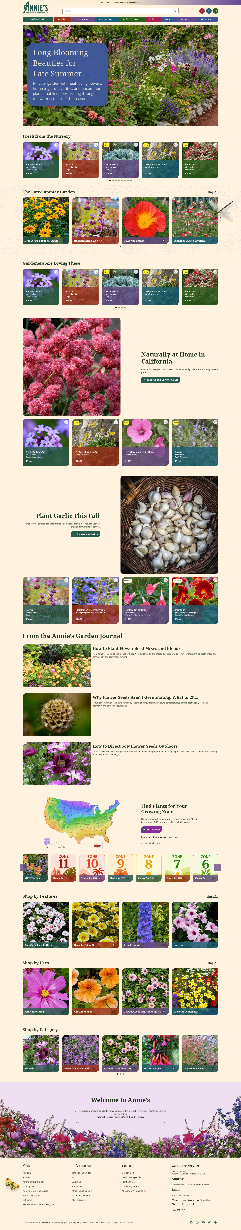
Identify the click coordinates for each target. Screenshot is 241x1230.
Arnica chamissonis (156, 165)
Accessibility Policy (81, 1195)
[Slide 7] (128, 180)
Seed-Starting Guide (131, 1177)
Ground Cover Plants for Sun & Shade (142, 1011)
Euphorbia (112, 165)
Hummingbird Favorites (88, 240)
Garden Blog (128, 1172)
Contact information (102, 1222)
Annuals (29, 1068)
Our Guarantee (79, 1200)
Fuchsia (190, 165)
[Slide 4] (118, 180)
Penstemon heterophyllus (90, 611)
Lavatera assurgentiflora (139, 453)
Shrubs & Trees (152, 1068)
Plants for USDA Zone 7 (174, 878)
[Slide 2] (112, 180)
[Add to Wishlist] (56, 145)
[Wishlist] (202, 11)
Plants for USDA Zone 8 (146, 878)
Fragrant (179, 944)
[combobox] (120, 11)
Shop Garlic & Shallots (87, 534)
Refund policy (128, 1222)
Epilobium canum (135, 611)
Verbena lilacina (35, 165)
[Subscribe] (163, 1122)
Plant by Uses (29, 1186)
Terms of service (88, 1222)
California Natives (134, 240)
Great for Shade (83, 1011)
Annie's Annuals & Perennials (39, 1222)
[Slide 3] (115, 180)
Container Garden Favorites (189, 240)
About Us (76, 1181)
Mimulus (186, 611)
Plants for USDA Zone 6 (202, 878)
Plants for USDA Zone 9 (117, 878)
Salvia (72, 165)
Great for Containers (185, 1011)
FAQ (74, 1177)
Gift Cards (27, 1200)
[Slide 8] (131, 180)
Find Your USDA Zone (82, 1172)
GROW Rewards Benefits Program (38, 1204)
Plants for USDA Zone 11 (60, 878)
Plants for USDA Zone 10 (89, 878)
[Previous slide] (23, 867)
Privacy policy (76, 1222)
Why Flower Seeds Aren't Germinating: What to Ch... (145, 697)
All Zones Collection (150, 843)
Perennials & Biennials (77, 1068)
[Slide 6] (125, 180)
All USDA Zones (32, 878)
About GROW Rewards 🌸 (134, 1191)
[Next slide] (217, 867)
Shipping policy (116, 1222)
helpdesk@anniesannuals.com (184, 1195)
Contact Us (77, 1186)
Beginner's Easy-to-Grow (38, 944)
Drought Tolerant (84, 944)
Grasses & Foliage (193, 1068)
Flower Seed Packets (32, 1195)
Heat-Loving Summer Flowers (41, 240)
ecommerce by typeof (60, 1222)
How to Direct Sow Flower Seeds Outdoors (135, 746)
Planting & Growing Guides (35, 1191)
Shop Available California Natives (162, 379)
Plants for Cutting (34, 1011)
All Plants (27, 1172)
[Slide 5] (122, 180)
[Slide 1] (109, 180)
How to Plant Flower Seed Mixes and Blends (137, 648)
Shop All (212, 192)
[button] (38, 19)
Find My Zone (153, 829)
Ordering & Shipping (82, 1191)
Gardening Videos (130, 1186)
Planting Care (128, 1181)
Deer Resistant (132, 944)
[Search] (175, 11)
